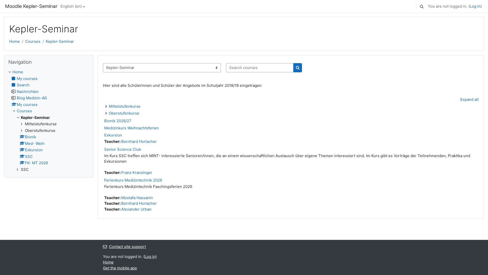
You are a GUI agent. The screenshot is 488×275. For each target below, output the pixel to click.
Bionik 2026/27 (117, 120)
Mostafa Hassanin (137, 197)
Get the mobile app (120, 268)
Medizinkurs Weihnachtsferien (131, 128)
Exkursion (113, 135)
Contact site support (127, 246)
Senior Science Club (122, 149)
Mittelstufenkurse (125, 106)
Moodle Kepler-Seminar (31, 6)
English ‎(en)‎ (71, 6)
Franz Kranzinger (136, 172)
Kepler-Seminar (60, 41)
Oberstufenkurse (124, 113)
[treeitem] (48, 120)
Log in (475, 6)
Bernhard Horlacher (139, 141)
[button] (421, 6)
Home (14, 41)
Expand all (469, 99)
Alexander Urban (136, 209)
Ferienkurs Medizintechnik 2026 (133, 180)
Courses (32, 41)
